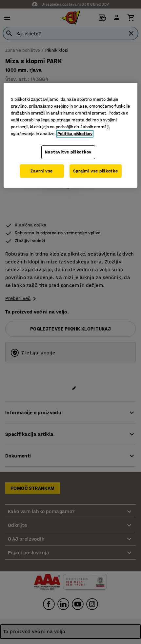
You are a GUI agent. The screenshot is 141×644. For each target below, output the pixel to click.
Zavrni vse (41, 171)
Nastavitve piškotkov (68, 152)
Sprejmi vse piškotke (95, 171)
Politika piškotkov (74, 133)
